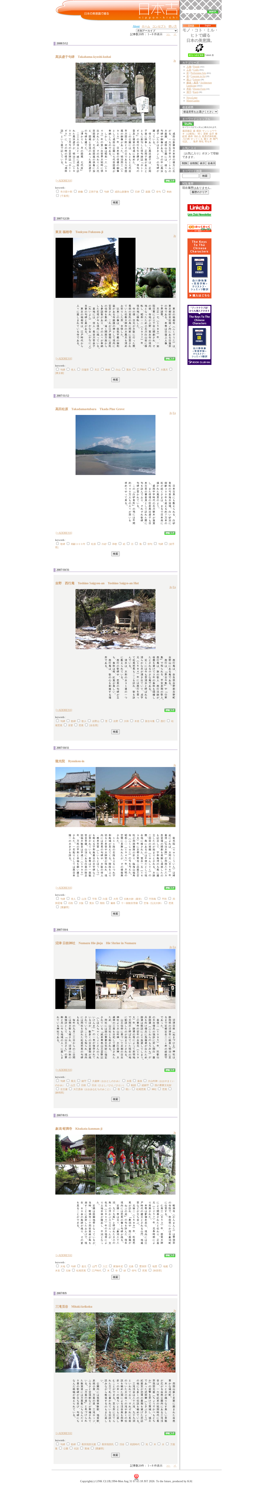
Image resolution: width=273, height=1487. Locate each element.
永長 (129, 1081)
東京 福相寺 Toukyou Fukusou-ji (80, 232)
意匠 (188, 88)
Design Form (199, 88)
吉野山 (95, 721)
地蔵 (165, 1266)
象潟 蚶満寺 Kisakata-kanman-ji (80, 1128)
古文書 (64, 1089)
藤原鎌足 (187, 131)
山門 (94, 1266)
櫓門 (215, 139)
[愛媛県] (64, 907)
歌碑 (62, 544)
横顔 (198, 131)
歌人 (84, 721)
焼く (200, 133)
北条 (131, 1266)
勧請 (133, 1085)
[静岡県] (59, 1092)
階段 (102, 903)
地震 (154, 1266)
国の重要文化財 (163, 1085)
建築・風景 (192, 82)
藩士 (206, 139)
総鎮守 (145, 1085)
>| (175, 34)
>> (168, 34)
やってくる (197, 139)
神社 (154, 1089)
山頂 (84, 899)
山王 (73, 1085)
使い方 (172, 26)
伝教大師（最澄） (133, 899)
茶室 (70, 725)
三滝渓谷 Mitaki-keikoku (75, 1306)
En (174, 413)
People (196, 66)
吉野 (115, 721)
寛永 (128, 369)
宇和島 (152, 899)
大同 (115, 899)
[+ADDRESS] (64, 180)
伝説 (76, 1448)
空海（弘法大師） (153, 903)
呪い (128, 1089)
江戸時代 (141, 369)
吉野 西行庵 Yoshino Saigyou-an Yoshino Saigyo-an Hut (97, 583)
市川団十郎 (66, 191)
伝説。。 (187, 141)
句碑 (106, 191)
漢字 (188, 92)
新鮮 (205, 133)
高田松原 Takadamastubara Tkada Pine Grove (90, 409)
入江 (105, 1266)
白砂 (104, 544)
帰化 (201, 141)
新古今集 (150, 721)
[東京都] (59, 373)
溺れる (197, 136)
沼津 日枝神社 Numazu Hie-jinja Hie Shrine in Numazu (95, 943)
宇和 (94, 899)
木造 (137, 721)
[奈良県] (93, 725)
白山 (118, 369)
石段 (70, 903)
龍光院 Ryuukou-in (71, 761)
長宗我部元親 (89, 1444)
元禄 (68, 1270)
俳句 (158, 191)
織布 (190, 136)
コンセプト (159, 26)
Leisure (196, 79)
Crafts (196, 69)
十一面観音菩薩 (129, 903)
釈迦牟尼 (118, 1266)
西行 (163, 721)
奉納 (169, 191)
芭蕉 (81, 725)
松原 (93, 544)
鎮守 (84, 1081)
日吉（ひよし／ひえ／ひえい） (108, 1085)
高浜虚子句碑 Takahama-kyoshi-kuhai (84, 56)
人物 (188, 66)
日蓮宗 (85, 369)
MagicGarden (192, 100)
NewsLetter (191, 97)
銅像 (80, 191)
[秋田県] (157, 1270)
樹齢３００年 (78, 544)
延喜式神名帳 (209, 136)
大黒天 (164, 369)
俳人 (73, 369)
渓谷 (122, 1444)
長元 (73, 1081)
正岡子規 (93, 191)
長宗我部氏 (108, 1444)
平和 (164, 899)
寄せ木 (208, 141)
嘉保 (139, 1081)
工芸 (188, 69)
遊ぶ (188, 79)
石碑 (137, 191)
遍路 (113, 903)
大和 (126, 721)
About (136, 26)
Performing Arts (198, 73)
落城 (87, 1448)
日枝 (83, 1085)
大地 (62, 1266)
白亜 (105, 899)
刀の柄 (186, 139)
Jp (174, 60)
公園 (65, 1448)
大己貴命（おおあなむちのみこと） (92, 1089)
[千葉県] (64, 196)
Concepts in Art (198, 76)
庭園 (147, 191)
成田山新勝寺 (122, 191)
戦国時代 (135, 1444)
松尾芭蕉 (141, 1089)
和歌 (114, 544)
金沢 (211, 133)
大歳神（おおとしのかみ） (106, 1081)
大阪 (81, 903)
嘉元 (84, 1266)
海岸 (195, 141)
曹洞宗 (142, 1266)
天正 (97, 369)
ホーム (146, 26)
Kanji (195, 92)
